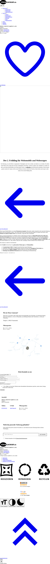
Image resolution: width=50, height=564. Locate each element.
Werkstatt (7, 18)
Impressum (5, 457)
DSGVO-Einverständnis (5, 384)
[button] (25, 484)
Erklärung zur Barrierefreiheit (9, 461)
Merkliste (4, 24)
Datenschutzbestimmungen (21, 438)
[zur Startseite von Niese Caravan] (8, 3)
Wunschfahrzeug (8, 16)
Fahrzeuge (5, 8)
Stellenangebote (8, 20)
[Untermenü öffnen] (7, 8)
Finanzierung (8, 15)
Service (4, 13)
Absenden (2, 389)
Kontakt (4, 22)
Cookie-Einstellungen (7, 460)
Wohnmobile (7, 9)
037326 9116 (6, 29)
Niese (4, 21)
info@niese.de (6, 31)
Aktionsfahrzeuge (8, 12)
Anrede (1, 374)
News (6, 19)
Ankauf (6, 14)
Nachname (2, 377)
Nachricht (2, 382)
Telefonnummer (3, 380)
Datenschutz (5, 459)
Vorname (2, 375)
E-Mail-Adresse (3, 378)
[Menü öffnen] (2, 6)
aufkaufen (28, 167)
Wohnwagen (7, 10)
